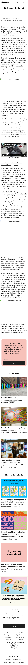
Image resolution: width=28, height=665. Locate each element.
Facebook (8, 20)
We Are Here (18, 38)
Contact (20, 632)
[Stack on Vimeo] (12, 656)
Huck (17, 260)
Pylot (15, 168)
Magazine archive (20, 635)
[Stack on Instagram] (10, 656)
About (8, 642)
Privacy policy (8, 635)
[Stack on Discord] (15, 656)
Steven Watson (6, 165)
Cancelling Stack (20, 637)
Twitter (13, 20)
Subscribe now (14, 602)
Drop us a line (17, 326)
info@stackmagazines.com (13, 659)
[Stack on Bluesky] (17, 656)
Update (3, 23)
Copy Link (19, 20)
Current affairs (12, 467)
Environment (16, 506)
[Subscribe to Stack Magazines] (14, 577)
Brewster (4, 105)
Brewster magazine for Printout (11, 163)
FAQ (8, 632)
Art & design (13, 539)
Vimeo (16, 165)
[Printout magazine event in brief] (5, 2)
